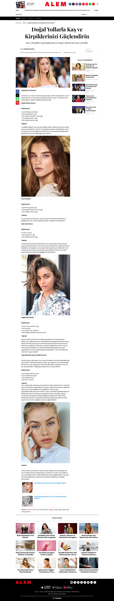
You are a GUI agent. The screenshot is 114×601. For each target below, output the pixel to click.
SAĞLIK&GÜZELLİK (45, 10)
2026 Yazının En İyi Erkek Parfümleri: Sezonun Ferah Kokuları (88, 560)
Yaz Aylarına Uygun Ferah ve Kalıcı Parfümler (46, 542)
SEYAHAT (66, 10)
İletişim (41, 591)
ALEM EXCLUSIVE (19, 12)
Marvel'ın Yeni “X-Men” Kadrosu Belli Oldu (83, 107)
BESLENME (38, 18)
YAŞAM (96, 10)
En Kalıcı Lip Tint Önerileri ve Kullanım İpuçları (84, 64)
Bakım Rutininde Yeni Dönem (25, 524)
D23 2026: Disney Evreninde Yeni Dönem (83, 84)
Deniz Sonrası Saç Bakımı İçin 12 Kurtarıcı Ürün (89, 524)
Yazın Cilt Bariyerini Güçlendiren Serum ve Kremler (67, 559)
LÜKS (25, 10)
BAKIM (18, 18)
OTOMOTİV (78, 10)
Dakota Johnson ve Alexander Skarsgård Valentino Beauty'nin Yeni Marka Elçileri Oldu (67, 525)
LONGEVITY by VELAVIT (86, 12)
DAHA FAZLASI (57, 518)
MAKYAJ (24, 18)
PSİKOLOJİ (31, 18)
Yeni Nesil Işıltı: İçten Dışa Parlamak (25, 559)
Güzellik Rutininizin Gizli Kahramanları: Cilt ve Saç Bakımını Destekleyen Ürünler (67, 543)
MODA (29, 10)
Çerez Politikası (67, 591)
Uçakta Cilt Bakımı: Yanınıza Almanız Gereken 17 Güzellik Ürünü (89, 543)
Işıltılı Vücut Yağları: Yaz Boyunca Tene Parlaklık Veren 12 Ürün (46, 559)
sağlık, (51, 510)
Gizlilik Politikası (75, 591)
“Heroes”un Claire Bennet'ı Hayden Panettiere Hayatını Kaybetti (82, 96)
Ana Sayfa (18, 23)
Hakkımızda (47, 591)
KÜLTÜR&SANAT (35, 10)
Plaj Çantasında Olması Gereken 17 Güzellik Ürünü (25, 542)
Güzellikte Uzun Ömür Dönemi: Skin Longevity (46, 524)
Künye (36, 591)
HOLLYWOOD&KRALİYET (57, 10)
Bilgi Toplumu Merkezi (56, 591)
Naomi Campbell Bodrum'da (80, 75)
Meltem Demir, (31, 510)
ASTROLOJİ (72, 10)
